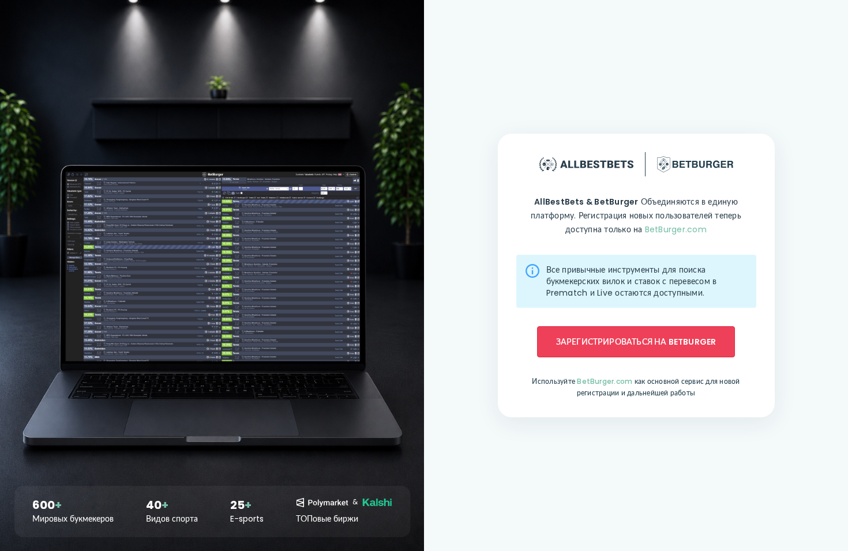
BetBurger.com (676, 229)
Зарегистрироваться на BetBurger (636, 342)
